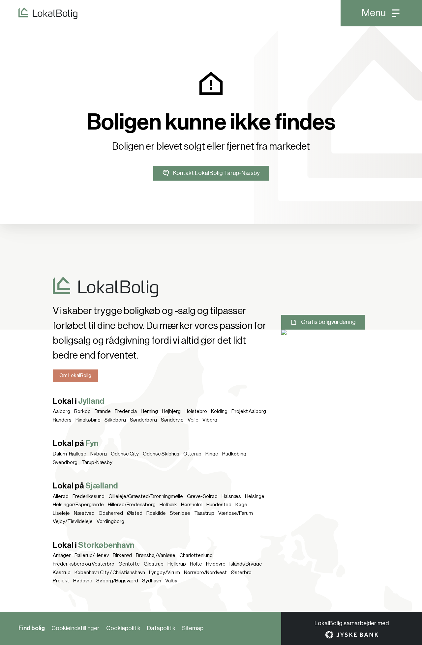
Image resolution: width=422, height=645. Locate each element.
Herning (149, 411)
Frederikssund (89, 496)
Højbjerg (171, 411)
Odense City (125, 453)
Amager (62, 555)
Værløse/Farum (235, 513)
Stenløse (180, 513)
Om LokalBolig (75, 375)
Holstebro (196, 411)
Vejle (193, 420)
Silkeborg (115, 420)
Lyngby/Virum (164, 572)
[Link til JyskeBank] (351, 634)
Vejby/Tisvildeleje (73, 521)
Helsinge (254, 496)
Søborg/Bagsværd (117, 580)
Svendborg (65, 462)
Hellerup (176, 564)
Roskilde (156, 513)
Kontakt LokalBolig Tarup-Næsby (216, 173)
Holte (196, 564)
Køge (241, 504)
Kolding (219, 411)
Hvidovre (216, 564)
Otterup (192, 453)
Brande (103, 411)
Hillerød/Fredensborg (132, 504)
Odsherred (111, 513)
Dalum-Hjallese (69, 453)
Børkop (82, 411)
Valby (171, 580)
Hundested (218, 504)
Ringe (211, 453)
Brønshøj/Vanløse (155, 555)
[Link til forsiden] (38, 13)
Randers (62, 420)
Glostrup (154, 564)
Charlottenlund (196, 555)
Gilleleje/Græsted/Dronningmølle (145, 496)
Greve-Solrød (202, 496)
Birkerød (122, 555)
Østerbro (241, 572)
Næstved (84, 513)
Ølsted (134, 513)
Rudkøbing (234, 453)
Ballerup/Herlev (92, 555)
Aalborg (61, 411)
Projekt (61, 580)
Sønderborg (143, 420)
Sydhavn (151, 580)
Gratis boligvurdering (328, 322)
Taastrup (204, 513)
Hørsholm (191, 504)
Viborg (209, 420)
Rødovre (82, 580)
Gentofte (129, 564)
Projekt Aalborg (248, 411)
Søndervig (172, 420)
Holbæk (168, 504)
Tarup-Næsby (96, 462)
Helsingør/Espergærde (78, 504)
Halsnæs (231, 496)
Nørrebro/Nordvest (205, 572)
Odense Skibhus (161, 453)
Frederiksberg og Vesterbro (83, 564)
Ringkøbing (88, 420)
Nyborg (98, 453)
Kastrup (62, 572)
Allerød (61, 496)
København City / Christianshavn (110, 572)
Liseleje (61, 513)
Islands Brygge (245, 564)
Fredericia (126, 411)
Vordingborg (110, 521)
